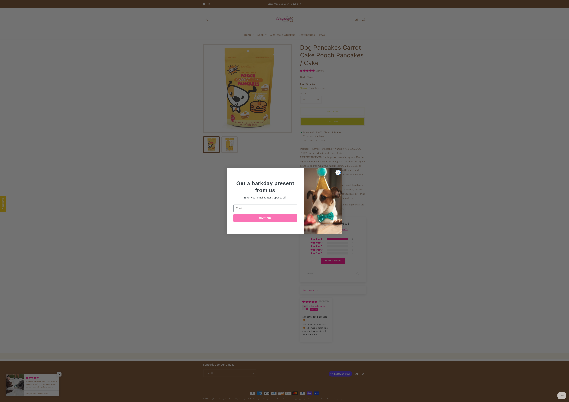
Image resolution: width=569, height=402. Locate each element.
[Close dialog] (338, 172)
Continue (265, 218)
